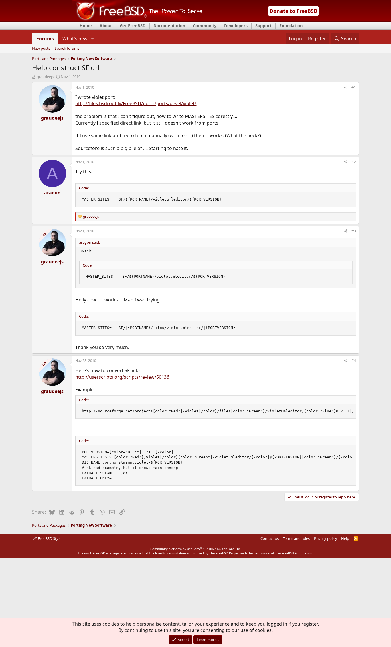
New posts (41, 48)
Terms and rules (296, 538)
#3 (353, 231)
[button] (92, 38)
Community (204, 25)
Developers (236, 25)
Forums (45, 38)
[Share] (345, 87)
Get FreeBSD (133, 25)
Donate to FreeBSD (293, 10)
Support (263, 25)
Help (345, 538)
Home (86, 25)
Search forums (67, 48)
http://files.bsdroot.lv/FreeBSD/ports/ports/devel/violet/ (135, 103)
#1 (353, 87)
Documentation (169, 25)
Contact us (269, 538)
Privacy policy (325, 538)
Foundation (291, 25)
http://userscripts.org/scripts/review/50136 (122, 377)
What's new (75, 38)
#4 (353, 360)
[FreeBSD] (137, 20)
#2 (353, 161)
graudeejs (45, 76)
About (106, 25)
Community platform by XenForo (195, 549)
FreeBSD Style (49, 538)
